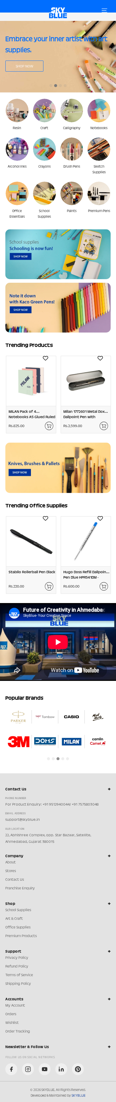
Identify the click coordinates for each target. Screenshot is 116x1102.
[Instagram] (28, 1069)
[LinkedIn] (61, 1069)
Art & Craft (14, 919)
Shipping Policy (18, 984)
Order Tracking (17, 1031)
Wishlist (12, 1023)
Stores (10, 871)
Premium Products (21, 936)
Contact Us (14, 879)
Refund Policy (16, 966)
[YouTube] (45, 1069)
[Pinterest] (78, 1069)
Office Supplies (18, 927)
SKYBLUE (78, 1095)
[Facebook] (11, 1069)
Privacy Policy (16, 958)
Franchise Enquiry (20, 888)
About (10, 862)
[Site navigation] (104, 10)
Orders (10, 1014)
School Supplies (18, 910)
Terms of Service (19, 975)
